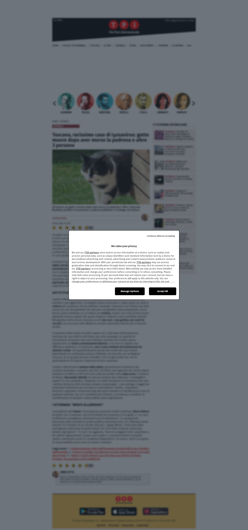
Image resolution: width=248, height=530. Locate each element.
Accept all (162, 291)
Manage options (130, 291)
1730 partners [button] (91, 252)
